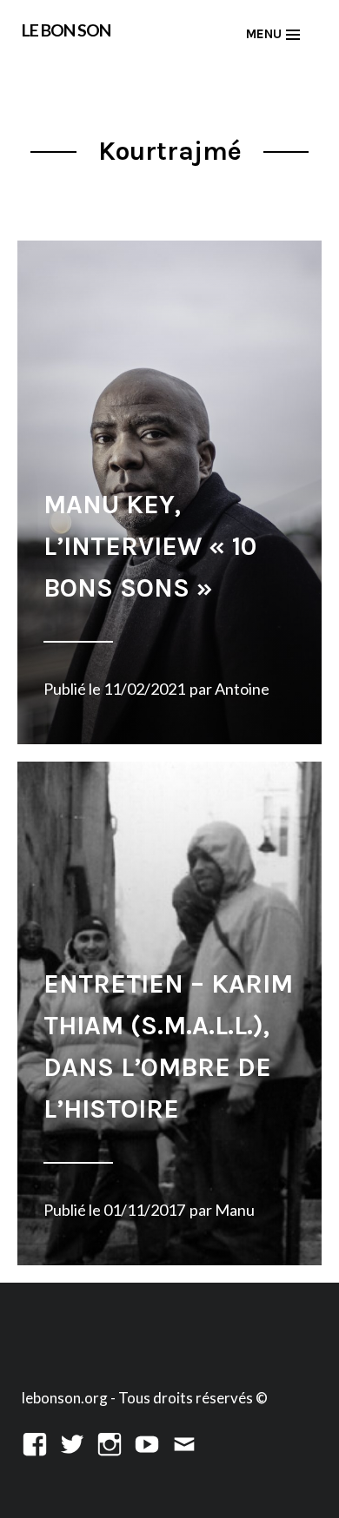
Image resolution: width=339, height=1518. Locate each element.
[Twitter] (72, 1442)
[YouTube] (147, 1442)
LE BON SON (66, 30)
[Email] (184, 1442)
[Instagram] (109, 1442)
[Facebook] (35, 1442)
